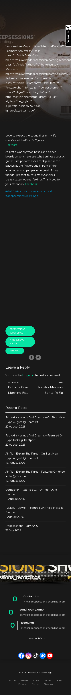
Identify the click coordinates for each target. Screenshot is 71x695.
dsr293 (11, 191)
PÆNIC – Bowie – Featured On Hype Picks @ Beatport (34, 510)
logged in (28, 375)
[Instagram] (28, 655)
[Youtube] (50, 655)
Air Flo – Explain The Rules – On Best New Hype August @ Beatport (31, 456)
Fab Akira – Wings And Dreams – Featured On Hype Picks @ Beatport (34, 438)
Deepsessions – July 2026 (21, 525)
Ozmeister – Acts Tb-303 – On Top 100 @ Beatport (31, 492)
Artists (36, 680)
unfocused (45, 191)
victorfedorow (27, 191)
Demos (35, 684)
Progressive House (16, 342)
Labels (59, 680)
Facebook (31, 184)
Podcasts (22, 684)
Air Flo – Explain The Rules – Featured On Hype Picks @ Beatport (35, 474)
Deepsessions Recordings (17, 331)
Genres (47, 680)
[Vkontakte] (43, 655)
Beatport (11, 145)
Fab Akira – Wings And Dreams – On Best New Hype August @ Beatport (35, 420)
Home (12, 680)
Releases (14, 350)
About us (48, 684)
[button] (3, 572)
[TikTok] (35, 655)
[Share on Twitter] (38, 357)
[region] (35, 575)
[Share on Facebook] (31, 357)
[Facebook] (21, 655)
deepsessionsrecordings (22, 196)
